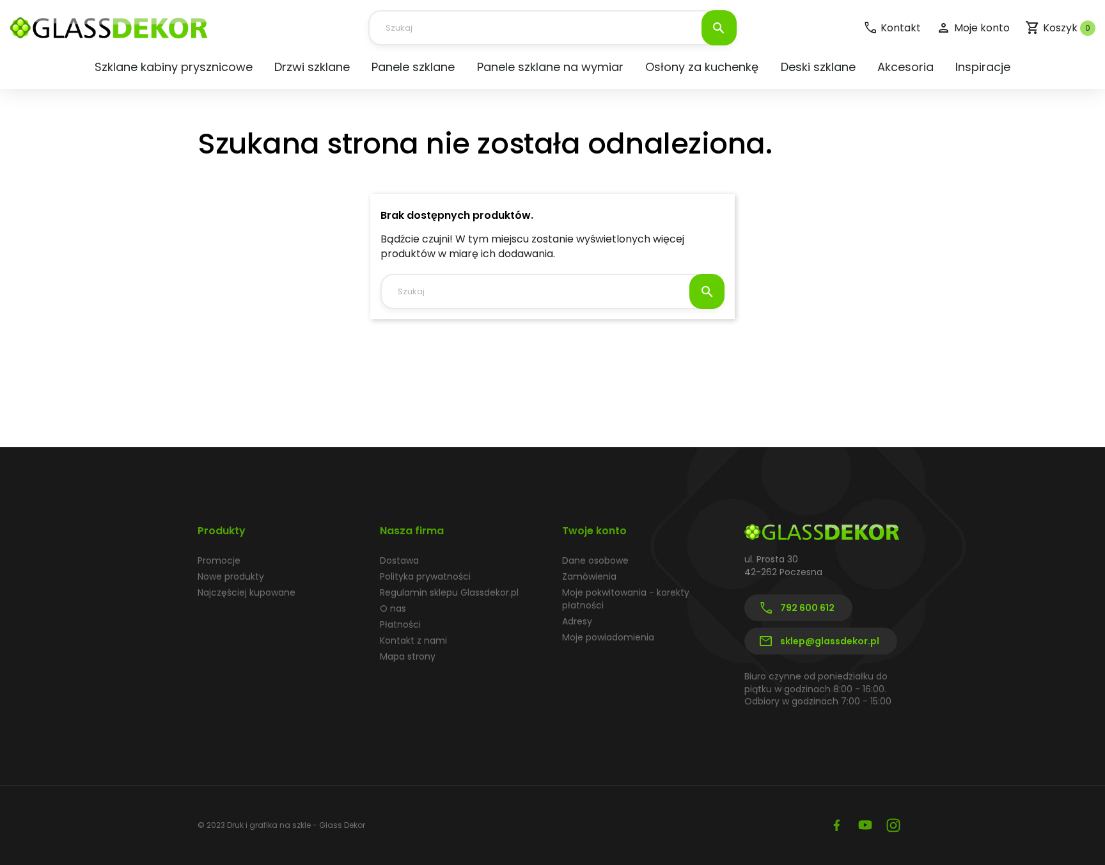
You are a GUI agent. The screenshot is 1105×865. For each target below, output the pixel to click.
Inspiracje (982, 67)
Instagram (893, 825)
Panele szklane (413, 67)
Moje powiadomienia (608, 637)
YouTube (865, 825)
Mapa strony (407, 656)
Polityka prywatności (425, 576)
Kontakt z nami (413, 640)
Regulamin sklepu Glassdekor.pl (449, 592)
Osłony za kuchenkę (701, 67)
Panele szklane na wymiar (550, 67)
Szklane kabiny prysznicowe (174, 67)
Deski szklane (818, 67)
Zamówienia (589, 576)
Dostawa (399, 560)
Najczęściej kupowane (246, 592)
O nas (393, 608)
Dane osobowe (595, 560)
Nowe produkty (231, 576)
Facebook (837, 825)
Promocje (219, 560)
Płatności (400, 624)
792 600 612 (796, 608)
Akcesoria (905, 67)
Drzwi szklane (312, 67)
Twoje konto (594, 530)
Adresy (577, 621)
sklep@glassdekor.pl (818, 642)
